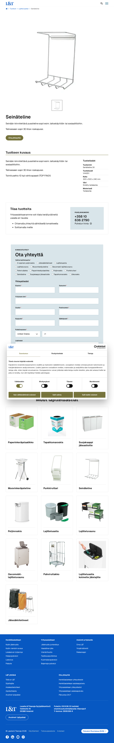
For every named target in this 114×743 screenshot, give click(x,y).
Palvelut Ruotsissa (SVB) (93, 731)
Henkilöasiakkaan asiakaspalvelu (72, 683)
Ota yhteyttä (14, 138)
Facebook (7, 737)
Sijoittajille (10, 683)
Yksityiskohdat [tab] (57, 353)
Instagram (23, 737)
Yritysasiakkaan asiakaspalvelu (71, 691)
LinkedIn (12, 737)
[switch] (44, 386)
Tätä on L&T (10, 680)
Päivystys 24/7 (65, 695)
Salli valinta (57, 395)
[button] (101, 3)
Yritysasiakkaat (48, 640)
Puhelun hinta (82, 223)
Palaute (9, 663)
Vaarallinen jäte (47, 648)
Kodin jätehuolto (12, 644)
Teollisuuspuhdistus (49, 656)
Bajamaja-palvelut (48, 663)
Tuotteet (13, 9)
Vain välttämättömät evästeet (24, 395)
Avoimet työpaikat (13, 695)
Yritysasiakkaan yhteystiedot (70, 687)
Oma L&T (80, 644)
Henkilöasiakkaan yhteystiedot (71, 680)
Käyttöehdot (34, 731)
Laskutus (9, 660)
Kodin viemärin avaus (14, 648)
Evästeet (60, 731)
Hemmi (7, 8)
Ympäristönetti (82, 648)
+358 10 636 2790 (82, 218)
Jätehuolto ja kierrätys (50, 644)
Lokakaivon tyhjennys (14, 652)
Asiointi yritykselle (84, 640)
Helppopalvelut (12, 656)
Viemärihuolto (46, 652)
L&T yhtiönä (11, 675)
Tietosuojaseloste (48, 731)
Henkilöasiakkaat (13, 640)
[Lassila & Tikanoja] (10, 3)
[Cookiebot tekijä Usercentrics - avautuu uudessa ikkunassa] (95, 347)
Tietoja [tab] (90, 353)
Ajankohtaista (11, 691)
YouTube (17, 737)
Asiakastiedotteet (13, 687)
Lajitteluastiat (24, 9)
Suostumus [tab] (23, 353)
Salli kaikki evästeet (89, 395)
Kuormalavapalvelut (49, 660)
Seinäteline (35, 9)
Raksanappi (81, 652)
